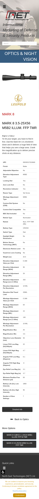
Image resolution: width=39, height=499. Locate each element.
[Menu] (4, 468)
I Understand (19, 495)
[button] (4, 6)
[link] (19, 419)
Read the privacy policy (19, 491)
